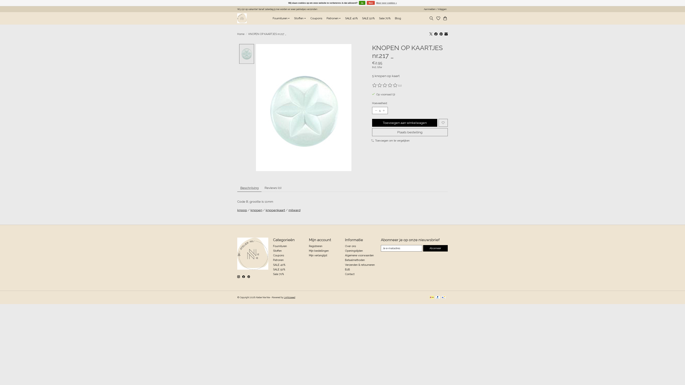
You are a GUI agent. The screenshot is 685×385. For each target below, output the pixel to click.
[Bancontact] (443, 297)
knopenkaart (275, 210)
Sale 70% (385, 18)
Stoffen (277, 250)
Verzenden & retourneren (360, 264)
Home (240, 33)
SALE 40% (351, 18)
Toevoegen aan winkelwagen (405, 123)
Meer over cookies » (386, 3)
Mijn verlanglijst (318, 255)
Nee (371, 3)
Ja (362, 3)
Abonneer (435, 248)
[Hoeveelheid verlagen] (376, 110)
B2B (347, 269)
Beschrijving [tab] (249, 188)
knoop (242, 210)
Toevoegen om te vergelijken (392, 140)
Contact (349, 274)
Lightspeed (289, 297)
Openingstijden (354, 250)
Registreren (315, 246)
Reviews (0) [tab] (273, 188)
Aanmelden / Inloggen (435, 9)
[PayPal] (437, 297)
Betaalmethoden (355, 259)
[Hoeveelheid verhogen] (383, 110)
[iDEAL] (432, 297)
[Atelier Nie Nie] (242, 18)
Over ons (350, 246)
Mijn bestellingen (319, 250)
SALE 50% (368, 18)
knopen (256, 210)
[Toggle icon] (431, 18)
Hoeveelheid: (379, 103)
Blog (398, 18)
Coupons (316, 18)
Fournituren (280, 246)
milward (294, 210)
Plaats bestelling (409, 132)
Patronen (278, 259)
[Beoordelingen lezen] (385, 85)
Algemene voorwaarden (359, 255)
